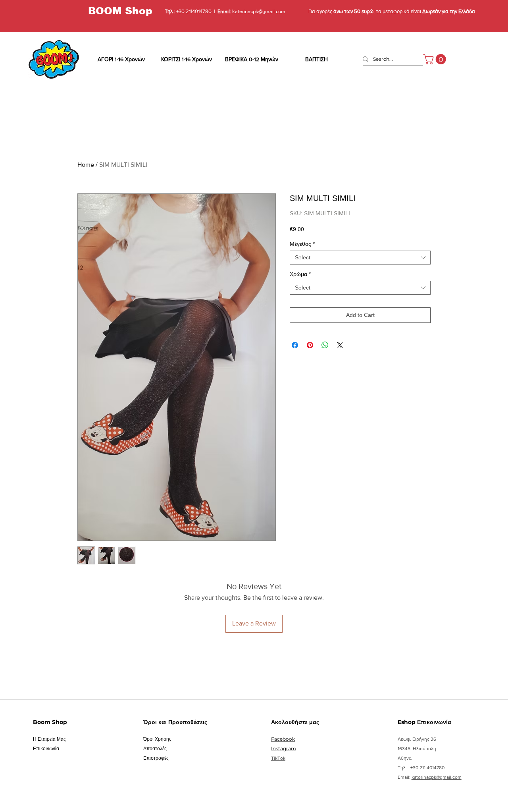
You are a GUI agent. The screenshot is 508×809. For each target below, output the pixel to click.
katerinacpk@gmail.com (258, 11)
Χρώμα (300, 274)
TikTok (278, 758)
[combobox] (360, 258)
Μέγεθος (302, 244)
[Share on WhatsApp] (325, 345)
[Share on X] (340, 345)
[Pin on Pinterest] (310, 345)
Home (85, 164)
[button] (435, 59)
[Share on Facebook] (295, 345)
